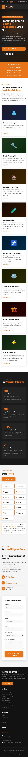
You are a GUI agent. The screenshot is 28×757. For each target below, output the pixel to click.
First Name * (8, 604)
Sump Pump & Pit (6, 703)
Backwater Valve (6, 700)
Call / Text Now (5, 720)
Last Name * (8, 612)
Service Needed (9, 632)
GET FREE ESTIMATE (10, 49)
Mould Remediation (6, 698)
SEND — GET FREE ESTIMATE (14, 654)
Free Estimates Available (14, 2)
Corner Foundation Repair (8, 705)
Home (3, 715)
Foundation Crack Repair (8, 696)
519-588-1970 (12, 1)
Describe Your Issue (10, 639)
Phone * (7, 618)
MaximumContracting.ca (7, 752)
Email (6, 626)
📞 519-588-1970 (9, 54)
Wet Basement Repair (7, 692)
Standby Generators (6, 707)
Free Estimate (5, 717)
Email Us (4, 722)
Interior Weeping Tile (7, 694)
